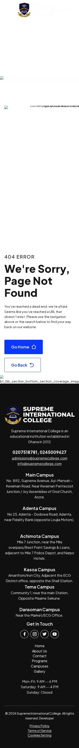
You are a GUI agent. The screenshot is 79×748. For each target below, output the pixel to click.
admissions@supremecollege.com (39, 458)
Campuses (39, 666)
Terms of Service (40, 731)
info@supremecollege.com (40, 463)
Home (40, 645)
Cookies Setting (39, 735)
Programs (39, 661)
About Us (39, 651)
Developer (46, 718)
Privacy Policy (40, 726)
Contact (40, 656)
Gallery (39, 671)
